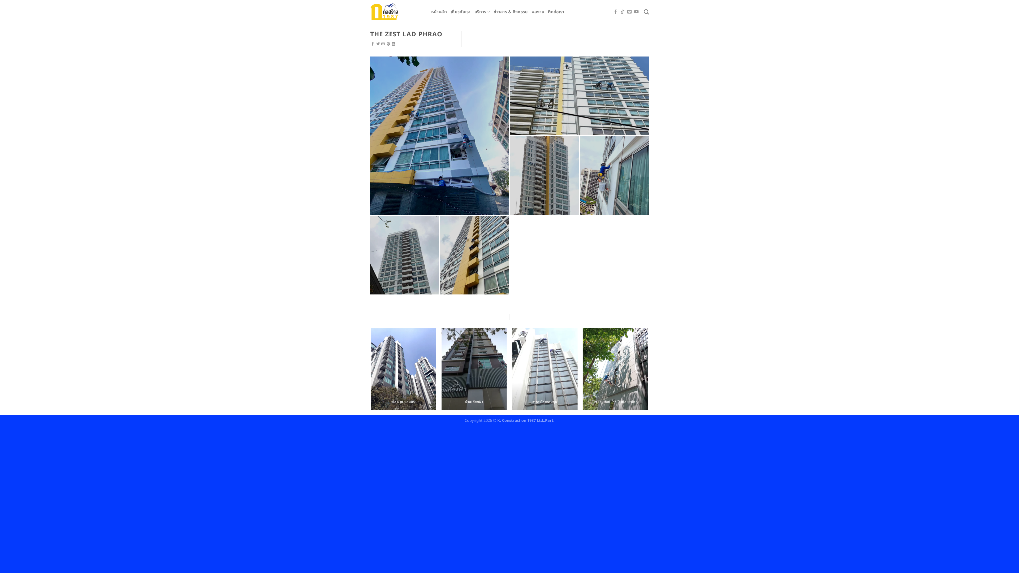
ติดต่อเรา (556, 12)
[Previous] (371, 371)
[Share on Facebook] (372, 44)
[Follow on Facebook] (616, 12)
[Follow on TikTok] (622, 12)
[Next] (648, 371)
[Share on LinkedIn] (393, 44)
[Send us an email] (629, 12)
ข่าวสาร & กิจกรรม (511, 12)
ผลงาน (538, 12)
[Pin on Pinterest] (388, 44)
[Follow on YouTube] (636, 12)
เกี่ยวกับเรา (461, 12)
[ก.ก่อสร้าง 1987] (396, 11)
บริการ (480, 12)
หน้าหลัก (439, 12)
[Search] (646, 12)
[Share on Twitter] (378, 44)
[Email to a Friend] (383, 44)
